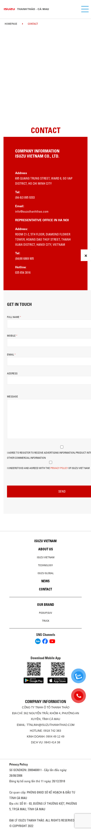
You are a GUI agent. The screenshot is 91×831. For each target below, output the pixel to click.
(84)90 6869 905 (24, 258)
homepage (11, 23)
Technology (45, 565)
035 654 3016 (23, 272)
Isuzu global (46, 573)
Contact (45, 589)
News (45, 581)
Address (12, 373)
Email (11, 354)
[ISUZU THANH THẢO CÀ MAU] (38, 9)
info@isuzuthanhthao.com (31, 211)
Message (12, 396)
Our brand (45, 605)
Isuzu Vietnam (45, 541)
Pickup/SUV (45, 612)
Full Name (14, 317)
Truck (45, 620)
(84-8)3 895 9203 (25, 197)
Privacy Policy (59, 468)
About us (45, 549)
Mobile (12, 335)
